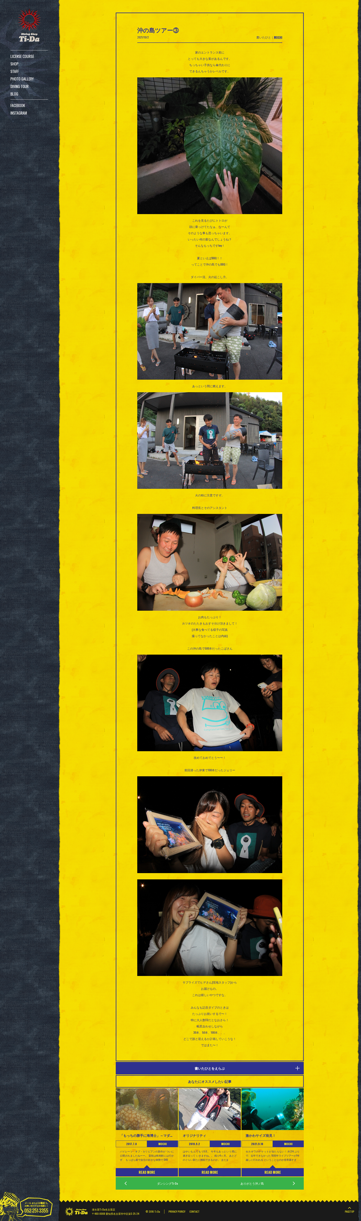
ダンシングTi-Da (167, 1183)
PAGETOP (349, 1211)
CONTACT (194, 1211)
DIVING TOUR (19, 86)
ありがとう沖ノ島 (252, 1183)
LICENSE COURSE (22, 56)
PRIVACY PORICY (177, 1211)
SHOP (14, 64)
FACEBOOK (17, 105)
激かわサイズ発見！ (261, 1135)
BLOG (14, 94)
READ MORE (147, 1172)
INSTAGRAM (18, 113)
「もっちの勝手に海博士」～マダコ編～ (147, 1135)
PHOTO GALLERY (22, 79)
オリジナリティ (194, 1135)
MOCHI (278, 37)
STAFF (14, 71)
